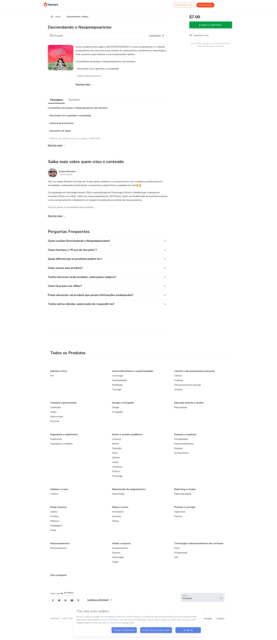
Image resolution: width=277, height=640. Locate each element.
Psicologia (117, 476)
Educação (117, 448)
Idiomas (116, 457)
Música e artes (120, 507)
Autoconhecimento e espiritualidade (132, 371)
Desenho (116, 516)
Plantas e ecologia (184, 507)
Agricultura (179, 511)
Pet (52, 375)
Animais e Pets (58, 371)
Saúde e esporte (121, 543)
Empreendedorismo (184, 443)
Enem (115, 453)
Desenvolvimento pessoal (187, 385)
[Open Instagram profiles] (78, 600)
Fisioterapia (118, 557)
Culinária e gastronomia (63, 402)
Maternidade (180, 407)
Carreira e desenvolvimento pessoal (194, 371)
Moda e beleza (58, 507)
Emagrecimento (120, 548)
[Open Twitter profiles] (59, 600)
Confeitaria (55, 407)
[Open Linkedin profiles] (65, 600)
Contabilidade (181, 439)
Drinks (53, 412)
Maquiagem (56, 525)
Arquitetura (56, 439)
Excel (177, 548)
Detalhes (74, 99)
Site (176, 557)
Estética (54, 516)
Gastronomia (56, 416)
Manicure (54, 521)
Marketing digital (182, 493)
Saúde (115, 561)
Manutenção (118, 493)
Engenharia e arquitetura (64, 434)
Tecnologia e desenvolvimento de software (198, 543)
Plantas (178, 516)
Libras (115, 462)
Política (116, 471)
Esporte (116, 552)
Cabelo (53, 511)
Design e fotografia (123, 402)
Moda (53, 530)
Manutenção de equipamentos (129, 489)
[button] (105, 241)
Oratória (178, 389)
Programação (180, 552)
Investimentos (181, 453)
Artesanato (118, 511)
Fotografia (117, 412)
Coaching (178, 380)
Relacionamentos (60, 543)
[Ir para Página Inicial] (51, 4)
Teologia (116, 389)
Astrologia (117, 375)
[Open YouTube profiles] (72, 600)
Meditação (117, 385)
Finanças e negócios (185, 434)
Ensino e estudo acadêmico (127, 434)
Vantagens (56, 99)
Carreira (178, 375)
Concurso (116, 439)
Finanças (178, 448)
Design (115, 407)
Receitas (54, 421)
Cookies (220, 618)
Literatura (117, 466)
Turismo (54, 493)
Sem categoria (58, 575)
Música (115, 521)
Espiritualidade (119, 380)
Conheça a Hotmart (98, 600)
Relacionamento (58, 548)
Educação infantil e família (188, 402)
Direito (115, 443)
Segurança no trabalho (61, 443)
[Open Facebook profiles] (53, 600)
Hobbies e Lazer (59, 489)
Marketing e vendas (185, 489)
